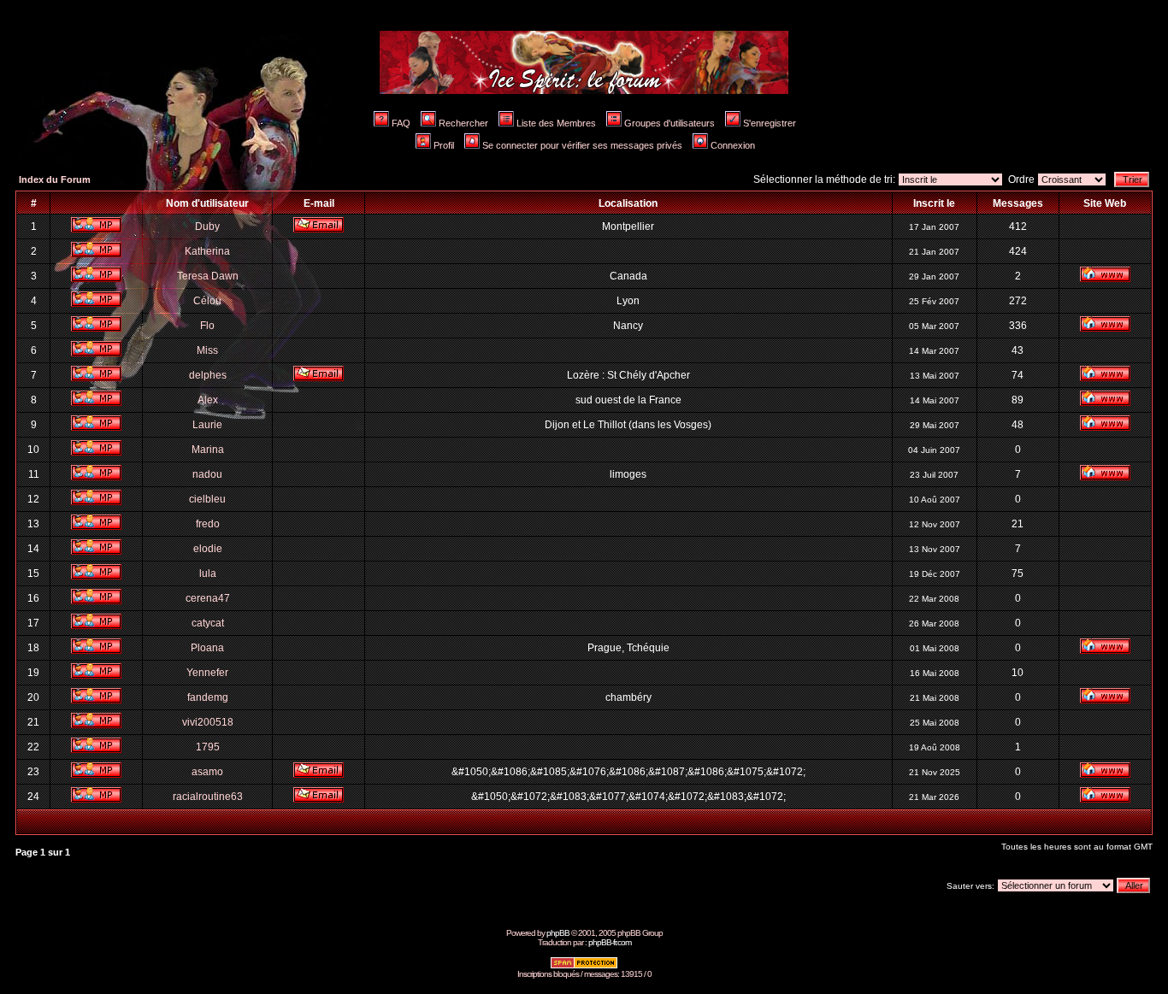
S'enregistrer (769, 123)
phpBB (557, 933)
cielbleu (207, 499)
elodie (207, 549)
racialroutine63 (208, 797)
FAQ (401, 123)
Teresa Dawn (208, 276)
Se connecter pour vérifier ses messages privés (582, 145)
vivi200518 (207, 722)
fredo (208, 524)
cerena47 (208, 598)
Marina (208, 450)
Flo (207, 326)
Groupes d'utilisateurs (669, 123)
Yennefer (207, 673)
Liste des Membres (556, 123)
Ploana (207, 648)
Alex (208, 400)
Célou (207, 301)
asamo (207, 772)
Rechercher (463, 123)
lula (207, 573)
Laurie (207, 425)
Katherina (207, 251)
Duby (207, 226)
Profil (444, 145)
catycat (208, 623)
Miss (207, 350)
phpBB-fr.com (609, 942)
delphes (208, 375)
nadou (207, 474)
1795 (208, 747)
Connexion (733, 145)
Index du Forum (55, 179)
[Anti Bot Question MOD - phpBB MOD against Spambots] (584, 966)
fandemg (207, 697)
